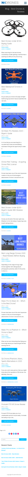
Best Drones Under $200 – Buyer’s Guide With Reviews (12, 208)
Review (9, 156)
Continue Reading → (9, 60)
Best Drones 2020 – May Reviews (10, 454)
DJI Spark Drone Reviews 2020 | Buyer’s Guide (13, 467)
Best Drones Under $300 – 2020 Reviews (12, 457)
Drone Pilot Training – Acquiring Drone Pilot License (13, 163)
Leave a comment (6, 49)
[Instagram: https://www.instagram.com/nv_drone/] (18, 434)
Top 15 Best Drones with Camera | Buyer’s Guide (12, 462)
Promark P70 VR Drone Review (13, 404)
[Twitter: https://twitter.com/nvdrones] (14, 434)
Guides (9, 108)
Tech (8, 64)
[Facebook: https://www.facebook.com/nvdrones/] (9, 434)
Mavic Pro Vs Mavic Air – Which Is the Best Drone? (13, 302)
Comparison (10, 324)
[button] (26, 3)
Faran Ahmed (5, 47)
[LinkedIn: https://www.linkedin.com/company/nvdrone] (16, 434)
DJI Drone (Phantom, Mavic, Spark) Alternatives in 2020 (11, 359)
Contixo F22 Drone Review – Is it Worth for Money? (13, 449)
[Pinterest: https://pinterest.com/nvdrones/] (11, 434)
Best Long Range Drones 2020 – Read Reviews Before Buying (13, 254)
